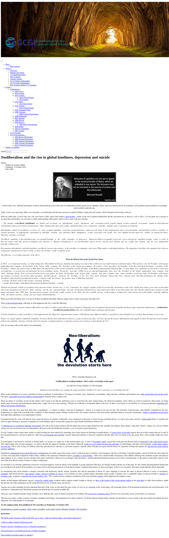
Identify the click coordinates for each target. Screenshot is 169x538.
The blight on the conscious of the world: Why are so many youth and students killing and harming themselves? (41, 518)
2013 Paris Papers (25, 104)
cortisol (100, 476)
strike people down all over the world (154, 394)
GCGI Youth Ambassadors (20, 83)
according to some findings (83, 455)
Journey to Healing (12, 147)
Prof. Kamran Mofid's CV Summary (23, 85)
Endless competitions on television (155, 412)
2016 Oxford (19, 93)
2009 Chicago (20, 112)
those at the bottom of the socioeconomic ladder (113, 480)
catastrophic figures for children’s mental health (26, 396)
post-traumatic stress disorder (53, 435)
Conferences (14, 89)
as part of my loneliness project (99, 493)
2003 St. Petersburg (22, 129)
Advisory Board (16, 79)
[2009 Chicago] (26, 112)
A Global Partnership (17, 75)
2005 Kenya (19, 122)
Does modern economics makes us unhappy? (17, 535)
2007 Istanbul (20, 118)
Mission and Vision (17, 73)
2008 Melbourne (21, 116)
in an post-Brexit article (14, 303)
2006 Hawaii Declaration (24, 139)
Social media (146, 419)
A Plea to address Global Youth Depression (16, 522)
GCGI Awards (15, 133)
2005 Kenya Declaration (28, 125)
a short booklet (69, 216)
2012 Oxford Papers (26, 108)
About (8, 69)
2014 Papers (23, 100)
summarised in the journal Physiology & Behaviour (29, 453)
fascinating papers (99, 441)
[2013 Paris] (23, 102)
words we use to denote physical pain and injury (101, 444)
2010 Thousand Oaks (22, 110)
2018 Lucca (19, 91)
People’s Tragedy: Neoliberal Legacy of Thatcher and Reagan (23, 526)
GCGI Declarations (17, 135)
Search (3, 151)
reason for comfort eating (44, 480)
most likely (141, 480)
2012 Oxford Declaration (24, 145)
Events (8, 87)
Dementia (4, 473)
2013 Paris (18, 102)
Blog (7, 64)
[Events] (11, 87)
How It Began (15, 77)
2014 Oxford (19, 95)
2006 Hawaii (19, 120)
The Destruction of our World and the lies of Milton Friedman (23, 530)
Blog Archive (15, 66)
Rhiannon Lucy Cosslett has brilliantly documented (22, 425)
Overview (13, 71)
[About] (11, 69)
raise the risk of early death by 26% (35, 476)
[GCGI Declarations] (25, 135)
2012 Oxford (19, 106)
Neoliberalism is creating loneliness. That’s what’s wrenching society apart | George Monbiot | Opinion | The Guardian (44, 509)
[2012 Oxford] (25, 106)
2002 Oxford (19, 131)
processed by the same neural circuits (154, 441)
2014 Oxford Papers (26, 98)
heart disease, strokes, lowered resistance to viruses (44, 473)
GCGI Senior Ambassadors (20, 81)
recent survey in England (121, 432)
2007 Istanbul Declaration (24, 141)
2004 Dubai (19, 127)
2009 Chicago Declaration (28, 114)
